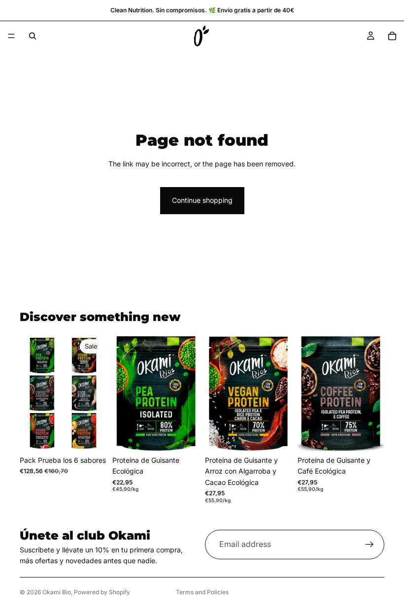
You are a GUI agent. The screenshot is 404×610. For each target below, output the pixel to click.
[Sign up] (369, 544)
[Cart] (392, 36)
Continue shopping (202, 200)
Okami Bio (56, 592)
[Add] (91, 436)
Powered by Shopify (102, 592)
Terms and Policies (202, 592)
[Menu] (11, 36)
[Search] (32, 36)
